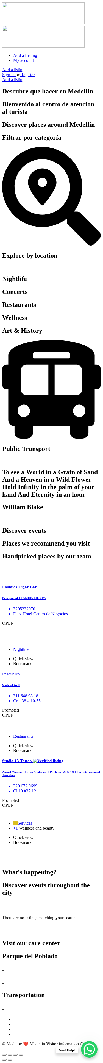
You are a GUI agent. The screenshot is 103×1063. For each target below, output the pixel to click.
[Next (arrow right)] (10, 1060)
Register (27, 74)
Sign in (9, 74)
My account (23, 60)
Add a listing (13, 69)
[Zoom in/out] (21, 1055)
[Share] (10, 1055)
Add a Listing (25, 55)
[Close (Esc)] (4, 1055)
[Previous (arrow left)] (4, 1060)
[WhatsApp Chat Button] (89, 1049)
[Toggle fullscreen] (15, 1055)
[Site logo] (43, 23)
